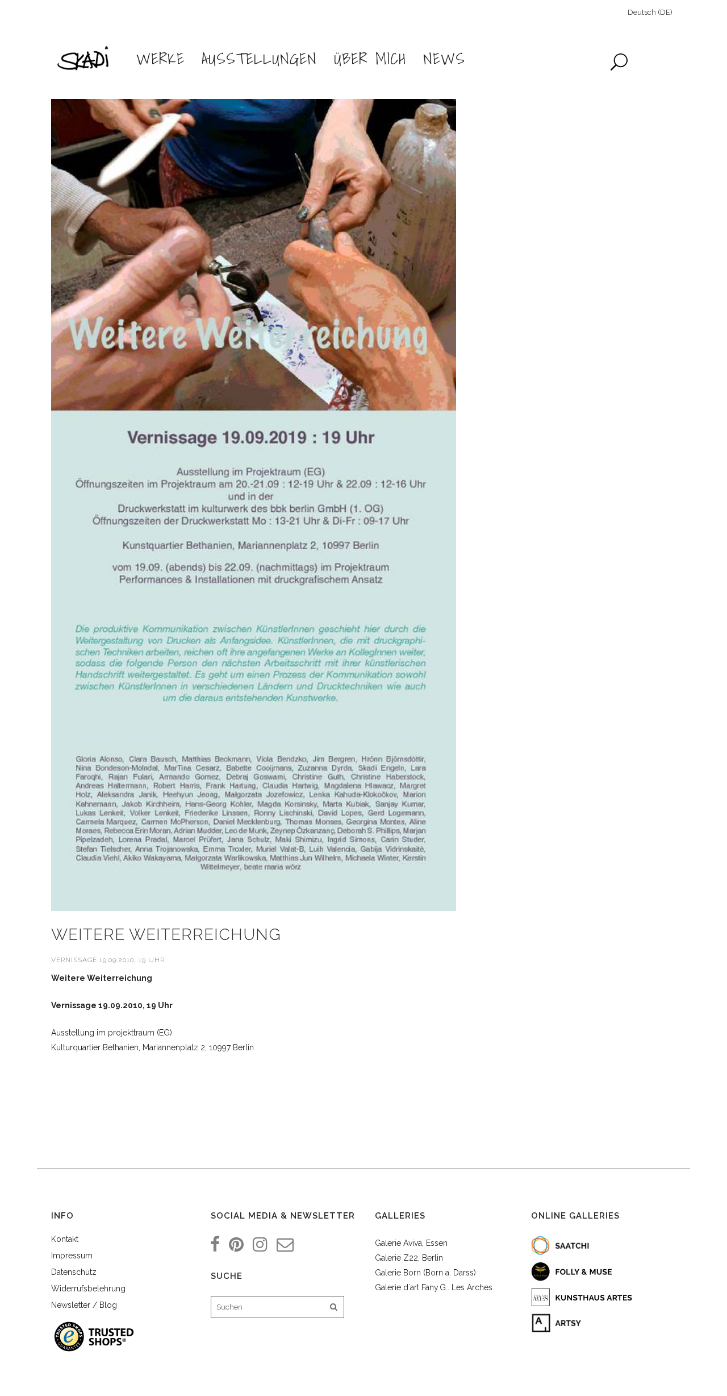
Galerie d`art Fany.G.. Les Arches (433, 1287)
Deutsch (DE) (650, 12)
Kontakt (64, 1239)
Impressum (72, 1255)
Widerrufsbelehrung (88, 1288)
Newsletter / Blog (84, 1305)
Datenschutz (74, 1272)
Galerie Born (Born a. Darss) (425, 1272)
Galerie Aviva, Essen (411, 1243)
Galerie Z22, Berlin (409, 1257)
